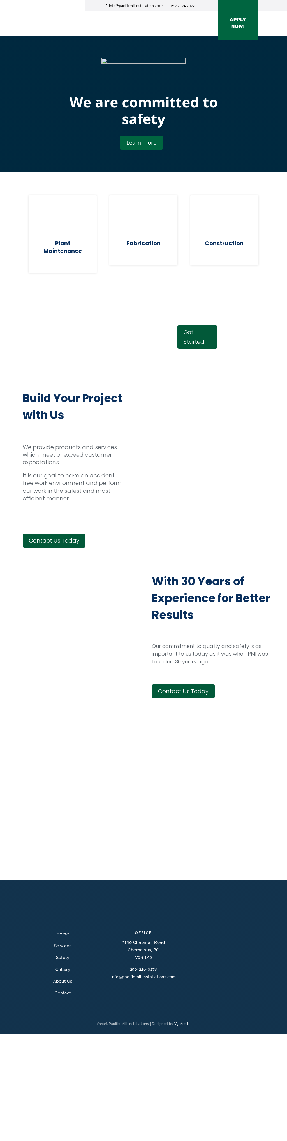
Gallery (141, 21)
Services (101, 21)
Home (81, 21)
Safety (121, 21)
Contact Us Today (54, 540)
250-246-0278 (185, 5)
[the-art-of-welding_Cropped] (72, 700)
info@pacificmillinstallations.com (143, 977)
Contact (185, 21)
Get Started (194, 337)
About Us (163, 21)
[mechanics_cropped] (72, 1137)
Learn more (141, 142)
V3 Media (182, 1024)
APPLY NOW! (238, 22)
